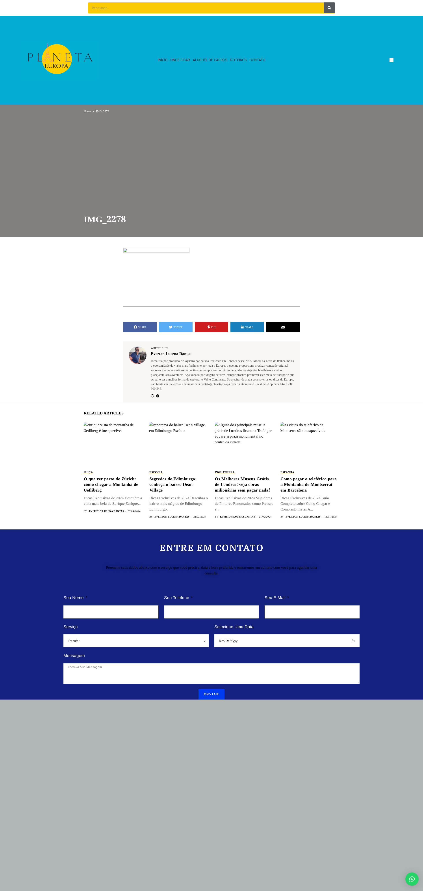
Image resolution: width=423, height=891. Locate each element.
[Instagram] (400, 60)
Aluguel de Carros (210, 60)
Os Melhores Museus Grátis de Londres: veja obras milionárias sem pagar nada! (242, 485)
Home (87, 111)
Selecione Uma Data (234, 626)
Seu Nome (74, 597)
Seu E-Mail (275, 597)
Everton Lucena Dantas (171, 354)
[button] (412, 879)
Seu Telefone (177, 597)
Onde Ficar (180, 60)
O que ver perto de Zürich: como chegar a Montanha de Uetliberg (111, 485)
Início (162, 60)
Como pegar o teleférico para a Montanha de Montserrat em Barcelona (308, 485)
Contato (257, 60)
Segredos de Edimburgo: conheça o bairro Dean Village (173, 485)
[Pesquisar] (329, 7)
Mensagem (74, 655)
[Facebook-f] (391, 60)
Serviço (70, 626)
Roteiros (238, 60)
